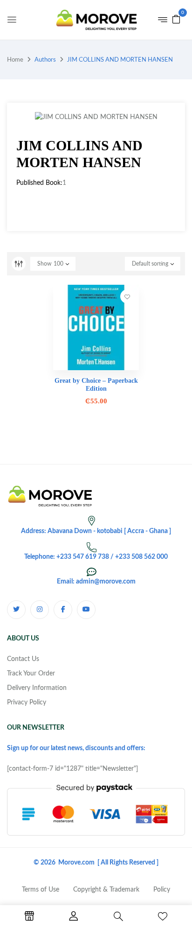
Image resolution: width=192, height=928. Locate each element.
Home (15, 60)
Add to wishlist (127, 296)
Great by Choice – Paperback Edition (96, 384)
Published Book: (39, 183)
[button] (176, 19)
